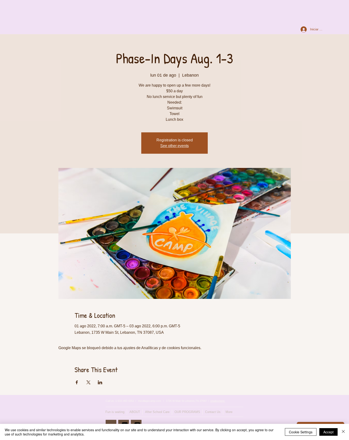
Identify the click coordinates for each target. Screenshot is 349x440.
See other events (174, 146)
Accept (328, 432)
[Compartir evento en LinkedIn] (100, 382)
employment (217, 400)
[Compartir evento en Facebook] (77, 382)
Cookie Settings (300, 432)
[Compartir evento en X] (88, 382)
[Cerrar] (343, 432)
